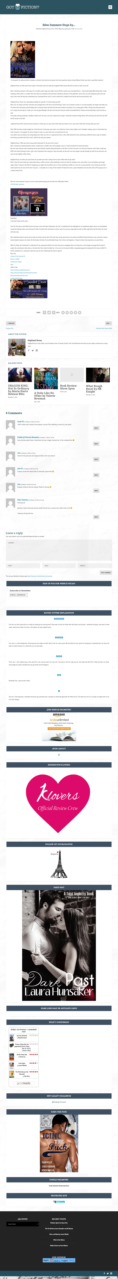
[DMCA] (59, 1203)
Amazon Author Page (16, 278)
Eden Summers (22, 499)
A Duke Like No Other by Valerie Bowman (44, 395)
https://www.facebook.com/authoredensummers (23, 273)
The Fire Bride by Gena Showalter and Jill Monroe (59, 1229)
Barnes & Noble (14, 259)
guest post (68, 29)
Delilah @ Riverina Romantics (28, 437)
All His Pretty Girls (22, 1055)
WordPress (32, 1273)
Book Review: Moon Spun (68, 387)
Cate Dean (27, 1076)
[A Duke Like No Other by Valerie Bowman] (46, 378)
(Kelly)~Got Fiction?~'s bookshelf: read (24, 1030)
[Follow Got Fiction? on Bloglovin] (59, 877)
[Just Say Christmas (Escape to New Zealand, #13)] (11, 1041)
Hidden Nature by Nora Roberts (59, 1245)
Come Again (22, 1063)
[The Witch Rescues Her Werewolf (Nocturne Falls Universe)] (11, 1077)
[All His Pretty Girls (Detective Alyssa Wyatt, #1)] (11, 1060)
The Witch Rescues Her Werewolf (21, 1073)
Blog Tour (61, 29)
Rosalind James (22, 1038)
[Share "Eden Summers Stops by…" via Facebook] (44, 312)
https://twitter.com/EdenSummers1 (20, 270)
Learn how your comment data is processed (40, 576)
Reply (96, 428)
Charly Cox (22, 1057)
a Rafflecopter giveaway (17, 184)
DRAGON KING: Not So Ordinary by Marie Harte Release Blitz (18, 390)
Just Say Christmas (22, 1036)
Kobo (11, 264)
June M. (20, 468)
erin (18, 453)
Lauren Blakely (22, 1065)
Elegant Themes (17, 1273)
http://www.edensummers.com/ (19, 275)
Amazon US (13, 256)
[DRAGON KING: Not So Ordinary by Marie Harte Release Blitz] (20, 375)
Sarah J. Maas (27, 1050)
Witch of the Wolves (59, 1240)
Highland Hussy (46, 29)
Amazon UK (22, 256)
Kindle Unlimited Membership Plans (59, 1186)
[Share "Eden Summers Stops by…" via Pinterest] (53, 312)
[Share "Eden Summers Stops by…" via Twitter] (49, 312)
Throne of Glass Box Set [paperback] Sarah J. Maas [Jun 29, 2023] (23, 1046)
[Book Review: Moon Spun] (72, 375)
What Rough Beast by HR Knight (94, 388)
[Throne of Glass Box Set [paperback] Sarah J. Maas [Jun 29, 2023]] (11, 1047)
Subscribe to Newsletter (20, 591)
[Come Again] (11, 1069)
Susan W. (20, 421)
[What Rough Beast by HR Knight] (98, 375)
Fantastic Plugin (75, 1277)
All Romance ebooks (16, 262)
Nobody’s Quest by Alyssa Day (59, 1223)
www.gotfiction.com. (53, 1277)
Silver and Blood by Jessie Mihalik (59, 1234)
